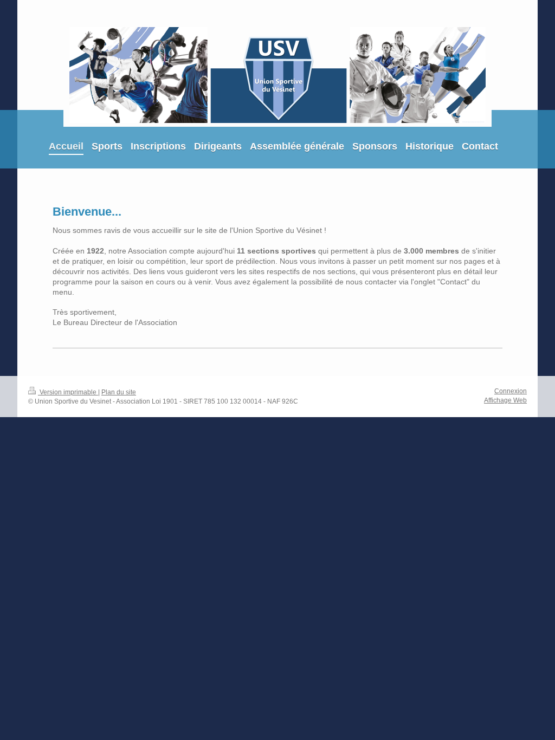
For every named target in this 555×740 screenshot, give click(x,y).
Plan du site (118, 392)
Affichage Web (505, 400)
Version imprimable (68, 392)
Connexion (510, 391)
